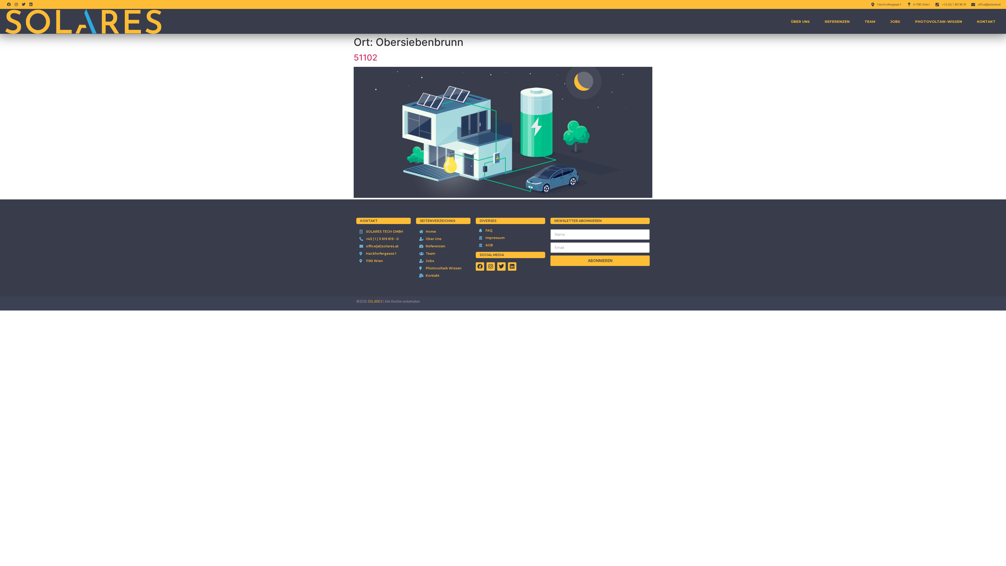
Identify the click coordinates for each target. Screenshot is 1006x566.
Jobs (895, 21)
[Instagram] (16, 4)
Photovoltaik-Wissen (938, 21)
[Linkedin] (31, 4)
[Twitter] (23, 4)
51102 (366, 57)
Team (870, 21)
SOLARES (375, 301)
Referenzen (837, 21)
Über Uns (800, 21)
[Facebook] (9, 4)
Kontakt (986, 21)
